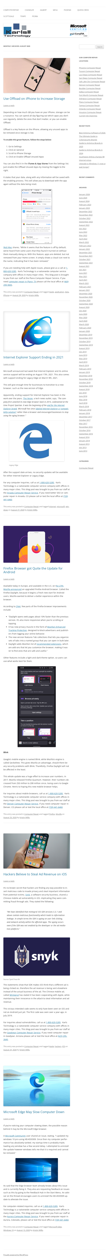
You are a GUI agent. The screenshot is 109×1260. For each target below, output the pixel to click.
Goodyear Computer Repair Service (23, 1032)
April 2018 (83, 403)
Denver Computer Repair (89, 85)
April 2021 (83, 280)
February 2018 (85, 410)
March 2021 (84, 283)
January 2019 (84, 372)
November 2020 (86, 297)
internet (52, 506)
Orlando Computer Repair (90, 109)
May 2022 (83, 235)
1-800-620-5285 (46, 482)
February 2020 (85, 328)
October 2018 (84, 382)
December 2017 (85, 416)
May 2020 (83, 317)
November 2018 (86, 379)
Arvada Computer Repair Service (22, 492)
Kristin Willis (34, 295)
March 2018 (84, 406)
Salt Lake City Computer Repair (92, 81)
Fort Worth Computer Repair (91, 95)
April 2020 (83, 321)
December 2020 (85, 293)
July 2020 (82, 310)
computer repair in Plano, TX (22, 281)
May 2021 (83, 276)
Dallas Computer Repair (89, 91)
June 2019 (83, 355)
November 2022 (86, 215)
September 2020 (86, 304)
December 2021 (85, 252)
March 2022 (84, 242)
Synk (27, 894)
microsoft (61, 506)
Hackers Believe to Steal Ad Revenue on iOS (35, 874)
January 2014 (84, 440)
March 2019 (84, 365)
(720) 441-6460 (56, 807)
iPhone (6, 295)
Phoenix (67, 10)
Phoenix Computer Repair (90, 68)
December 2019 (85, 334)
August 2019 (84, 348)
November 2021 (86, 256)
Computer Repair (11, 10)
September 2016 (86, 434)
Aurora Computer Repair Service (22, 1216)
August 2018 (84, 389)
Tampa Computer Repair (89, 105)
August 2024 (84, 201)
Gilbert (43, 10)
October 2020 (84, 300)
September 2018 (86, 386)
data (67, 292)
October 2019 (84, 341)
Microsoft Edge (55, 1227)
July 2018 (82, 392)
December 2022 (85, 211)
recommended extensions (49, 644)
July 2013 (82, 447)
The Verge (28, 398)
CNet (18, 606)
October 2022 (84, 218)
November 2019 (86, 338)
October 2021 (84, 259)
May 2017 (83, 423)
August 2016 (84, 437)
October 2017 (84, 420)
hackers (58, 1046)
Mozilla (59, 814)
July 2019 (82, 351)
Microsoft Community (15, 1135)
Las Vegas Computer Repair (90, 74)
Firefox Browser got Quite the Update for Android (33, 570)
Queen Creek (83, 10)
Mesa (55, 10)
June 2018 (83, 396)
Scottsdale (8, 16)
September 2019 (86, 345)
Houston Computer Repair (90, 112)
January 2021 (84, 290)
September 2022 (86, 221)
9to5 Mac (7, 247)
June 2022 (83, 232)
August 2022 (84, 225)
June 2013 (83, 451)
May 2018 (83, 399)
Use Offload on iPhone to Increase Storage (34, 98)
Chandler (29, 10)
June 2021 (83, 273)
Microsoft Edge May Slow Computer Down (33, 1112)
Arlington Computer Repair (90, 98)
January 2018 (84, 413)
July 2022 (82, 228)
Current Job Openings (88, 115)
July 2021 (82, 269)
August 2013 (84, 444)
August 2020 (84, 307)
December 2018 (85, 375)
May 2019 (83, 358)
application (59, 292)
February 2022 (85, 245)
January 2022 (84, 249)
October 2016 (84, 430)
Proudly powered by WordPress (15, 1255)
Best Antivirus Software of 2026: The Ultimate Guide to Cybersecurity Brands (92, 136)
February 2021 (85, 286)
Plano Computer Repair (89, 102)
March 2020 (84, 324)
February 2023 (85, 204)
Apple (51, 292)
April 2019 (83, 362)
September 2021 (86, 263)
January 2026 (84, 194)
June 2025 (83, 198)
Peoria (35, 16)
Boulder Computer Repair (90, 88)
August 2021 (84, 266)
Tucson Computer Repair (89, 71)
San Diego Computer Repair (90, 78)
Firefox (52, 814)
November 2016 (86, 427)
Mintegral (14, 995)
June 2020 (83, 314)
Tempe (23, 16)
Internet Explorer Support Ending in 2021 (33, 357)
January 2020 (84, 331)
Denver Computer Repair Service (22, 803)
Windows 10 (8, 1230)
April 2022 (83, 239)
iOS (63, 1046)
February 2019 (85, 369)
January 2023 (84, 208)
